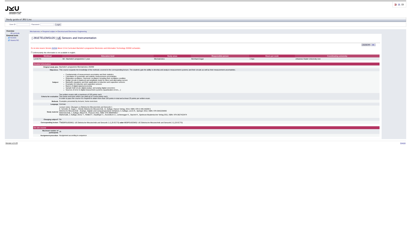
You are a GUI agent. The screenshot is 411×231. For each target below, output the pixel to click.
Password (35, 24)
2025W (54, 48)
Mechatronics (35, 31)
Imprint (403, 143)
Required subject (49, 31)
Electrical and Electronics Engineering (72, 31)
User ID (12, 24)
